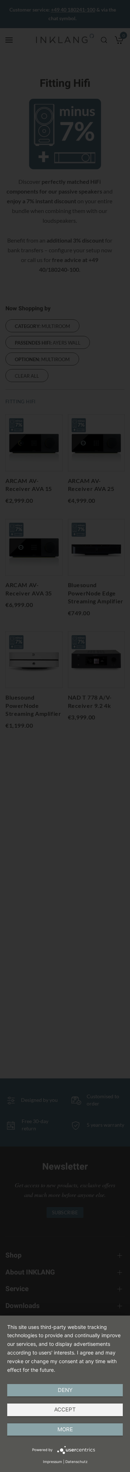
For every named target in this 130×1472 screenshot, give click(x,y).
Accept (65, 1409)
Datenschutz (76, 1461)
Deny (65, 1390)
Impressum (52, 1461)
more (65, 1429)
